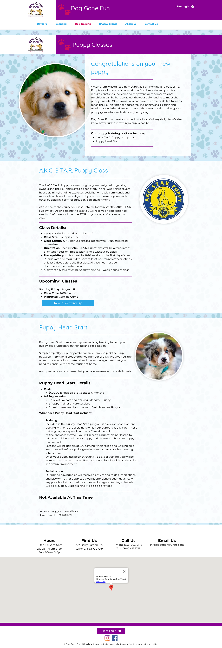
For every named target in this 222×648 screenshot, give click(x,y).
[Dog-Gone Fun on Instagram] (107, 638)
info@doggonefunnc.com (167, 544)
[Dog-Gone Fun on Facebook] (115, 638)
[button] (42, 23)
